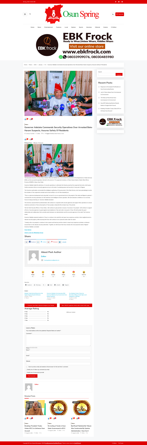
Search (100, 72)
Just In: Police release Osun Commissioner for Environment (111, 93)
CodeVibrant (77, 443)
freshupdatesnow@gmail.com (51, 260)
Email (28, 355)
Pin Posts (120, 443)
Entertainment (48, 27)
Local (66, 27)
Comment (29, 333)
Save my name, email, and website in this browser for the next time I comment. (48, 366)
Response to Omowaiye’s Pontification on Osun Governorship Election (111, 88)
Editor (38, 133)
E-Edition (113, 27)
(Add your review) (70, 312)
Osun (62, 133)
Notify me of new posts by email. (35, 372)
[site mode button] (113, 14)
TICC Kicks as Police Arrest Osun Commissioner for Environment (108, 99)
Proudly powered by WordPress (53, 443)
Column (105, 27)
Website (28, 361)
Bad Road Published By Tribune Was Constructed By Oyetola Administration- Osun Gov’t (81, 428)
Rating (28, 348)
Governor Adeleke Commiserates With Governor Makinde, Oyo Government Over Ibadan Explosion (57, 295)
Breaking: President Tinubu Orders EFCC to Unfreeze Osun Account (35, 428)
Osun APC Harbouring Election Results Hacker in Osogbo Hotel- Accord (110, 104)
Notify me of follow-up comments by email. (38, 369)
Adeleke (52, 133)
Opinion (73, 27)
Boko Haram (58, 133)
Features (58, 27)
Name (28, 350)
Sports (81, 27)
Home (32, 27)
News (39, 27)
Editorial (97, 27)
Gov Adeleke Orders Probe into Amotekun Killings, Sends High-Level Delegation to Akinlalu (78, 295)
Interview (89, 27)
